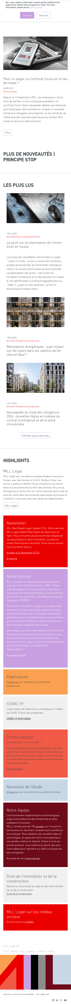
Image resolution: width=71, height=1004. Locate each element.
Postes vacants (15, 768)
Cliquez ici (12, 682)
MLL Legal (11, 505)
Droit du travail (10, 91)
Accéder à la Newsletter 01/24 (23, 552)
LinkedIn (29, 921)
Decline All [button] (43, 15)
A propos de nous (16, 655)
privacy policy (36, 8)
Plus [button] (7, 132)
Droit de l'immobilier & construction (23, 340)
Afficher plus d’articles (35, 435)
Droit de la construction (19, 893)
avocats (40, 826)
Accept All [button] (27, 15)
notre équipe (33, 858)
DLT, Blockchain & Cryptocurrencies (23, 236)
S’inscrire (12, 558)
